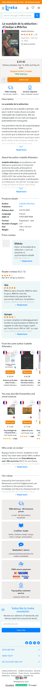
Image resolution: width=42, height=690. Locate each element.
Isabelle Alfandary (27, 31)
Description (8, 99)
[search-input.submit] (37, 15)
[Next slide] (36, 369)
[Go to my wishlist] (32, 7)
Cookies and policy (25, 671)
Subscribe (21, 630)
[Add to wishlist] (4, 80)
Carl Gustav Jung (10, 435)
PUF (21, 206)
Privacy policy (16, 676)
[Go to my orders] (27, 8)
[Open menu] (2, 8)
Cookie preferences (9, 671)
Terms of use (24, 673)
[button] (25, 34)
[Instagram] (34, 643)
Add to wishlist (29, 44)
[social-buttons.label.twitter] (30, 643)
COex (26, 681)
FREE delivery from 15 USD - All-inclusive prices (21, 2)
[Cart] (38, 7)
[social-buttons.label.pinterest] (38, 643)
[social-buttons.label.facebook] (26, 643)
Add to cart (23, 80)
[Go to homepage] (11, 8)
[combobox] (18, 15)
